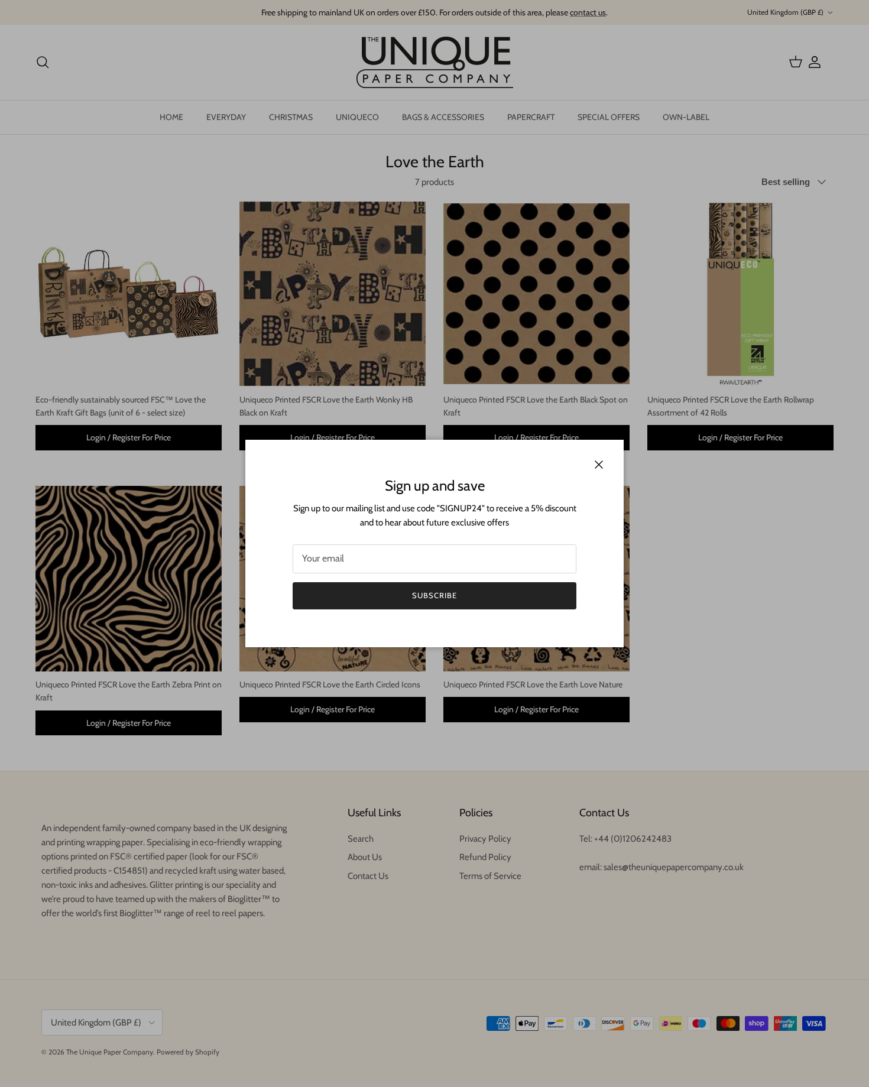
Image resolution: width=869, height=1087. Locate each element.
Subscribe (434, 595)
